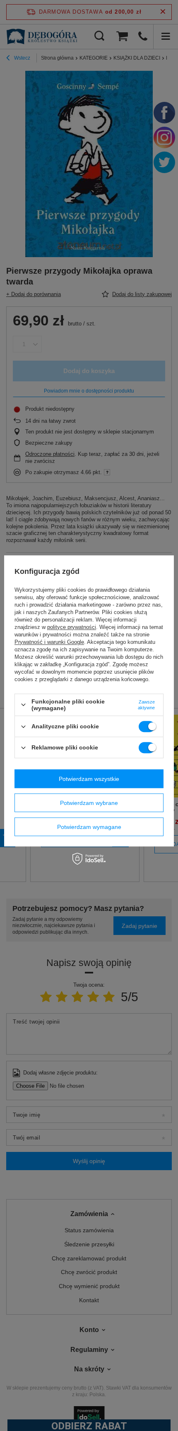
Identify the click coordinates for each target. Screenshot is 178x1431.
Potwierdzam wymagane (89, 827)
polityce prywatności (71, 627)
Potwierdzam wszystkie (89, 779)
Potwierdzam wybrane (89, 803)
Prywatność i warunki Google (49, 642)
